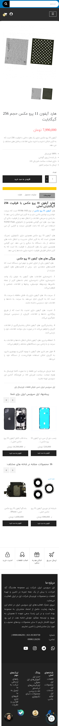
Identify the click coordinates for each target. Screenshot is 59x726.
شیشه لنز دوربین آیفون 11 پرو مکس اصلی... (43, 510)
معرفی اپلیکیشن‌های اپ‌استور (34, 685)
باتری (7, 351)
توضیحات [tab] (47, 195)
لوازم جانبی (50, 698)
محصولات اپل (48, 686)
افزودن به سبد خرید (22, 179)
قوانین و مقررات (14, 703)
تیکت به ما (14, 686)
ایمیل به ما (14, 692)
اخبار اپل (36, 676)
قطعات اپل (50, 681)
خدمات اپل (50, 692)
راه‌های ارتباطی (15, 681)
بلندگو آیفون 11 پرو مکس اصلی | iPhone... (15, 510)
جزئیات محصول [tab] (30, 195)
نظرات (20, 195)
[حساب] (11, 14)
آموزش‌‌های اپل (33, 679)
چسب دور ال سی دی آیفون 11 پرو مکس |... (43, 440)
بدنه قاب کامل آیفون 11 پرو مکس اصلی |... (15, 440)
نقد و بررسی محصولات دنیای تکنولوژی (33, 694)
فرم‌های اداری (15, 698)
